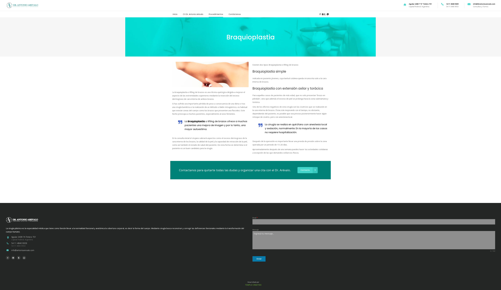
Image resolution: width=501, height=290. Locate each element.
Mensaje (255, 230)
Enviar (259, 259)
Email (255, 218)
